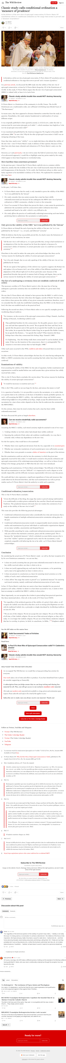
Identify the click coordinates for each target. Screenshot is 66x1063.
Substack (24, 1059)
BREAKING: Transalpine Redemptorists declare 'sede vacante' (23, 1012)
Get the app (41, 1055)
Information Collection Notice (32, 880)
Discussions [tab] (14, 980)
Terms (37, 1051)
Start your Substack (28, 1055)
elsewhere (31, 415)
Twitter (7, 732)
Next (59, 899)
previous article (9, 85)
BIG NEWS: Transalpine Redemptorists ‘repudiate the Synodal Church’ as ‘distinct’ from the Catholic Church (27, 999)
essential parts (60, 446)
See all (5, 1025)
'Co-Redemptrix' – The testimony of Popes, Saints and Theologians (25, 985)
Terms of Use (41, 878)
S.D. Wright (9, 22)
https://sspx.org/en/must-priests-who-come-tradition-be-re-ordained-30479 (27, 853)
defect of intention (39, 452)
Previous (8, 899)
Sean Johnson (8, 957)
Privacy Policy (46, 880)
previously (18, 153)
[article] (33, 989)
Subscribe (54, 3)
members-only (49, 687)
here (9, 175)
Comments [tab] (5, 911)
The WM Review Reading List (35, 73)
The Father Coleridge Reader (14, 735)
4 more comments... (5, 971)
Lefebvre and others (36, 349)
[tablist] (8, 911)
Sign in (61, 3)
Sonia (5, 931)
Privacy (33, 1051)
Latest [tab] (8, 980)
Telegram (7, 744)
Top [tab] (3, 980)
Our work (6, 678)
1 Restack (16, 886)
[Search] (63, 980)
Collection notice (45, 1051)
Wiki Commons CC (40, 70)
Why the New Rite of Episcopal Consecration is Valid (33, 757)
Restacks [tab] (12, 911)
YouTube (7, 741)
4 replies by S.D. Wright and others (15, 952)
